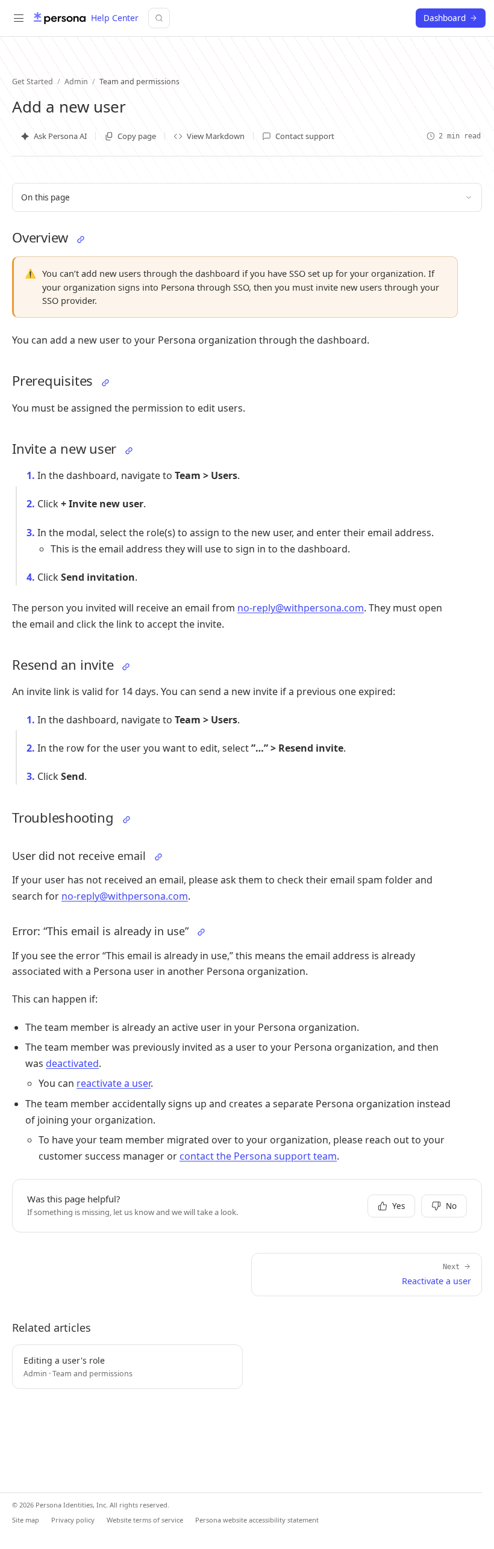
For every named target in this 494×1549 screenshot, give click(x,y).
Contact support (304, 136)
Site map (25, 1519)
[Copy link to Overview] (80, 239)
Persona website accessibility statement (257, 1519)
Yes (398, 1206)
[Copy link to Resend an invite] (126, 666)
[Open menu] (18, 18)
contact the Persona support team (258, 1156)
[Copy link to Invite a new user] (129, 450)
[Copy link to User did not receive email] (158, 857)
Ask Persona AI (60, 136)
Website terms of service (145, 1519)
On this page (45, 197)
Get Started (32, 81)
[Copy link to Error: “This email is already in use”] (201, 932)
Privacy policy (73, 1519)
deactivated (72, 1063)
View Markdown (216, 136)
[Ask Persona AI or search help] (159, 18)
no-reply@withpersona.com (300, 607)
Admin (76, 81)
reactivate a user (114, 1083)
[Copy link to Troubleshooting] (126, 819)
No (451, 1206)
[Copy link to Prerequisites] (105, 382)
